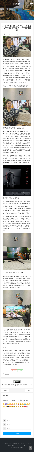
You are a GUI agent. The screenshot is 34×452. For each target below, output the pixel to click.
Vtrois (25, 445)
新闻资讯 (7, 374)
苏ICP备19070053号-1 (17, 447)
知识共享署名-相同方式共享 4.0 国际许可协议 (19, 384)
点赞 (14, 370)
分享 (20, 370)
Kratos (14, 445)
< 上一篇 (5, 390)
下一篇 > (28, 390)
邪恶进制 (17, 4)
